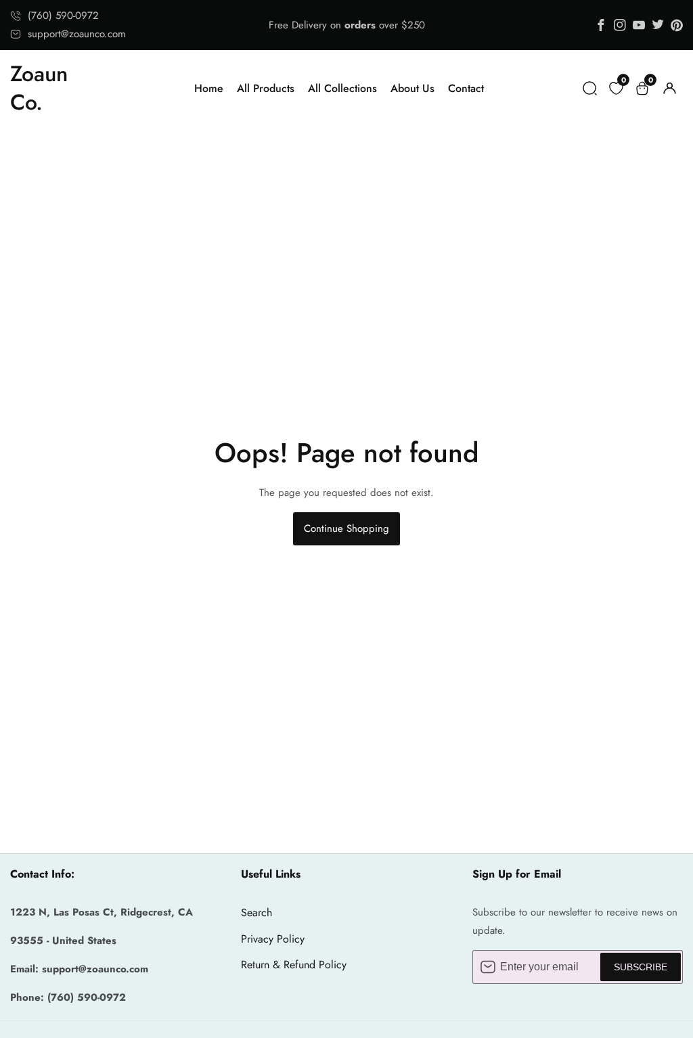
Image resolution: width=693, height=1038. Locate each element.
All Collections (342, 88)
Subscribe (640, 967)
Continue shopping (346, 528)
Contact (466, 88)
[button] (590, 88)
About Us (412, 88)
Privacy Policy (273, 939)
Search (256, 912)
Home (208, 88)
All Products (265, 88)
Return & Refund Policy (293, 964)
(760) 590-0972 (63, 15)
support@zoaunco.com (77, 33)
